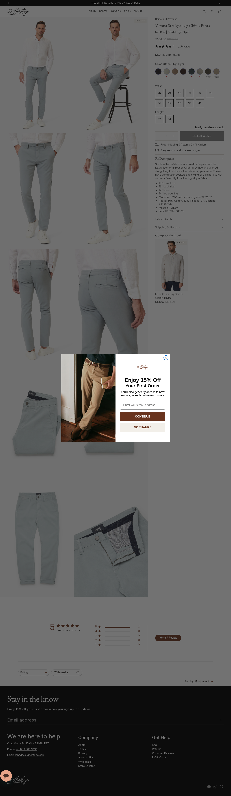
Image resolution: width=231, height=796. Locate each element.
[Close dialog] (166, 357)
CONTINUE (142, 416)
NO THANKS (142, 427)
